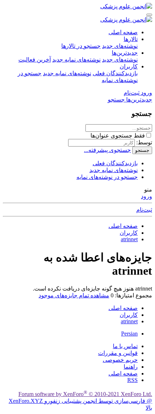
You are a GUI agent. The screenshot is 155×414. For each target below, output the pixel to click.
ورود (146, 196)
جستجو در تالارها (81, 46)
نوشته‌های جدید (120, 46)
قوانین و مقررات (118, 353)
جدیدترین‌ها (125, 53)
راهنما (131, 367)
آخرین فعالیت (34, 60)
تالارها (131, 39)
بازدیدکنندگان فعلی (115, 73)
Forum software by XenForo (85, 394)
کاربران (129, 66)
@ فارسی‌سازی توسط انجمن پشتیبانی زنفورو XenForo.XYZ (80, 401)
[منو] (149, 15)
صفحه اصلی (123, 32)
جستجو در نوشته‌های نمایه (107, 177)
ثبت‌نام (144, 210)
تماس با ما (125, 346)
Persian (129, 333)
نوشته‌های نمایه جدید (76, 60)
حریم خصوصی (120, 360)
